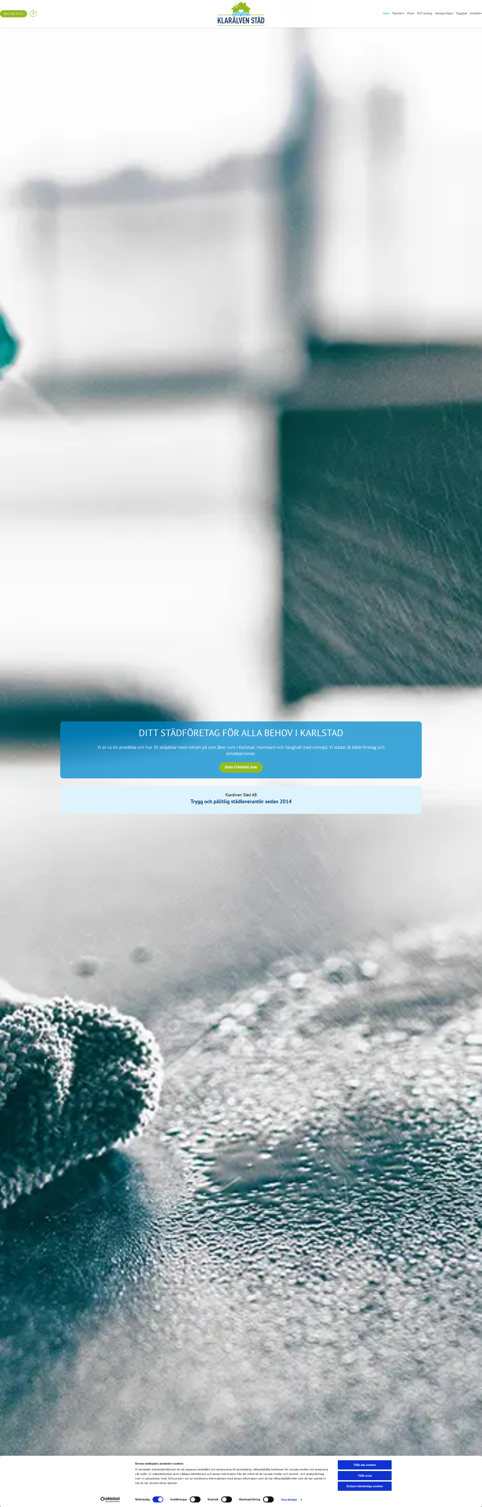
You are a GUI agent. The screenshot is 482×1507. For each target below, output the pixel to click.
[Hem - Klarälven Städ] (241, 14)
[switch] (195, 1499)
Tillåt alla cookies (364, 1464)
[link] (396, 14)
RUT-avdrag (424, 13)
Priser (410, 13)
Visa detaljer (289, 1499)
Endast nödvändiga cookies (365, 1486)
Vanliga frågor (444, 13)
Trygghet (461, 13)
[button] (13, 13)
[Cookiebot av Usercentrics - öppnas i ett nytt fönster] (110, 1499)
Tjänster (397, 13)
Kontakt (475, 13)
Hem (386, 13)
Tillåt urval (365, 1475)
